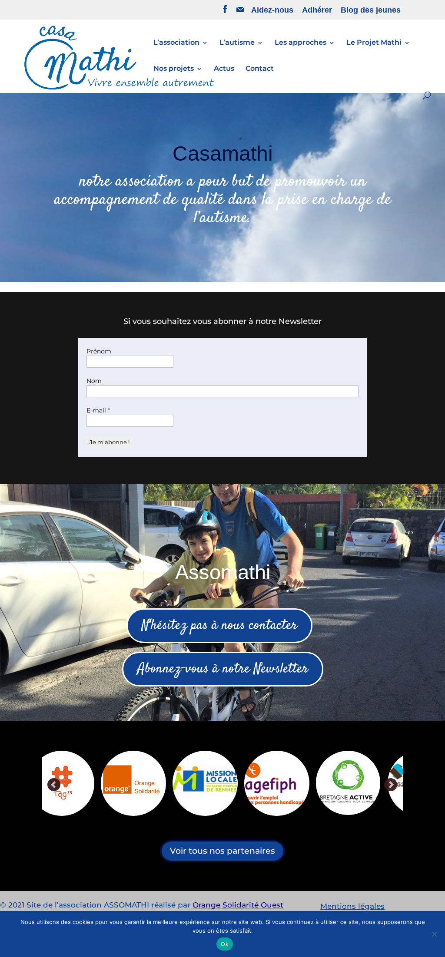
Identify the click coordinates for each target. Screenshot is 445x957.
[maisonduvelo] (362, 782)
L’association (176, 43)
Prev (54, 785)
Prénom (98, 351)
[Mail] (239, 12)
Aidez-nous (272, 10)
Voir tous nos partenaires (222, 851)
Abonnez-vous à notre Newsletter (222, 669)
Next (391, 785)
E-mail (98, 410)
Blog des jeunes (371, 10)
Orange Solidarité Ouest (238, 905)
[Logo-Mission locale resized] (77, 783)
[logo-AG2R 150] (292, 783)
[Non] (434, 934)
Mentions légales (352, 906)
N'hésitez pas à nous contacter (219, 626)
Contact (260, 69)
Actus (224, 69)
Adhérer (317, 10)
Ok (225, 943)
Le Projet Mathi (374, 43)
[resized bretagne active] (220, 783)
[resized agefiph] (148, 783)
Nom (94, 381)
